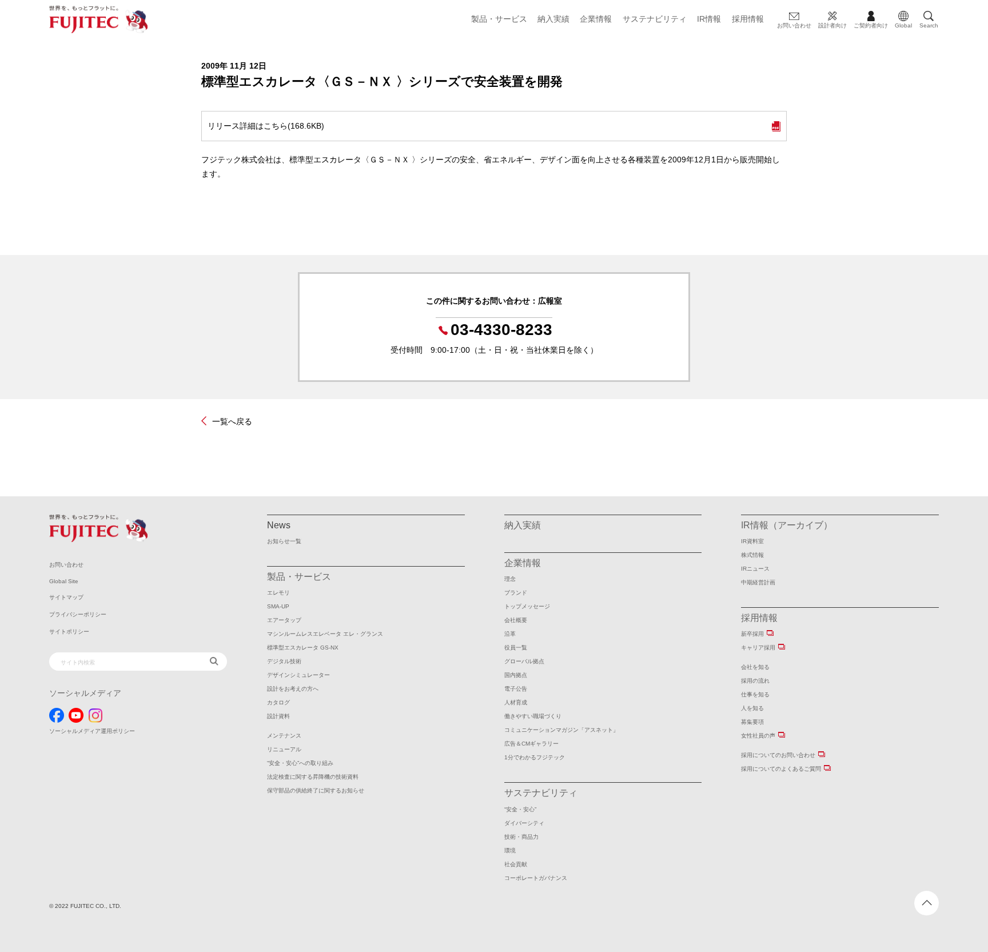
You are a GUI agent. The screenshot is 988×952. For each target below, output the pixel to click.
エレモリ (278, 592)
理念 (510, 579)
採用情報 (748, 18)
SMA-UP (278, 606)
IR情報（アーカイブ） (786, 525)
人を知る (752, 708)
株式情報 (752, 555)
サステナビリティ (655, 18)
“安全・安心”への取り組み (300, 763)
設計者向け (832, 25)
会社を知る (755, 667)
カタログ (278, 702)
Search (928, 25)
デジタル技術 (284, 661)
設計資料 (278, 716)
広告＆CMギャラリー (531, 743)
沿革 (510, 634)
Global (903, 25)
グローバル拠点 (524, 661)
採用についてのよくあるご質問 (781, 769)
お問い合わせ (794, 25)
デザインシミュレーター (298, 675)
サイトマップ (66, 597)
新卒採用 (752, 634)
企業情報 (596, 18)
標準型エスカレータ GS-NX (302, 647)
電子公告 (515, 689)
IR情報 (709, 18)
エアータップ (284, 620)
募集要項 (752, 722)
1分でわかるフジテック (534, 757)
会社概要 (515, 620)
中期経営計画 (758, 582)
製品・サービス (499, 18)
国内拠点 (515, 675)
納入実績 (553, 18)
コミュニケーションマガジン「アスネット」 (561, 730)
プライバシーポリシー (77, 614)
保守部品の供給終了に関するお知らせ (315, 790)
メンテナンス (284, 735)
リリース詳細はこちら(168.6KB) (266, 125)
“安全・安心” (520, 809)
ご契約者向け (871, 25)
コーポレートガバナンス (535, 878)
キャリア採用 (758, 647)
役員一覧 (515, 647)
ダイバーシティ (524, 823)
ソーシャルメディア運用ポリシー (92, 731)
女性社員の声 (758, 735)
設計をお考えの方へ (292, 689)
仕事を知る (755, 694)
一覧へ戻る (232, 420)
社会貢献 (515, 864)
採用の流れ (755, 681)
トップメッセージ (527, 606)
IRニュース (755, 568)
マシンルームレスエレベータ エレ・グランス (325, 634)
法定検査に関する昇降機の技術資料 (312, 777)
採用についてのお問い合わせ (778, 755)
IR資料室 (752, 541)
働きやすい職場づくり (532, 716)
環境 (510, 850)
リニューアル (284, 749)
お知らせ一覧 (284, 541)
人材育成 (515, 702)
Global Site (63, 581)
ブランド (515, 592)
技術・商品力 (521, 837)
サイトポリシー (69, 631)
